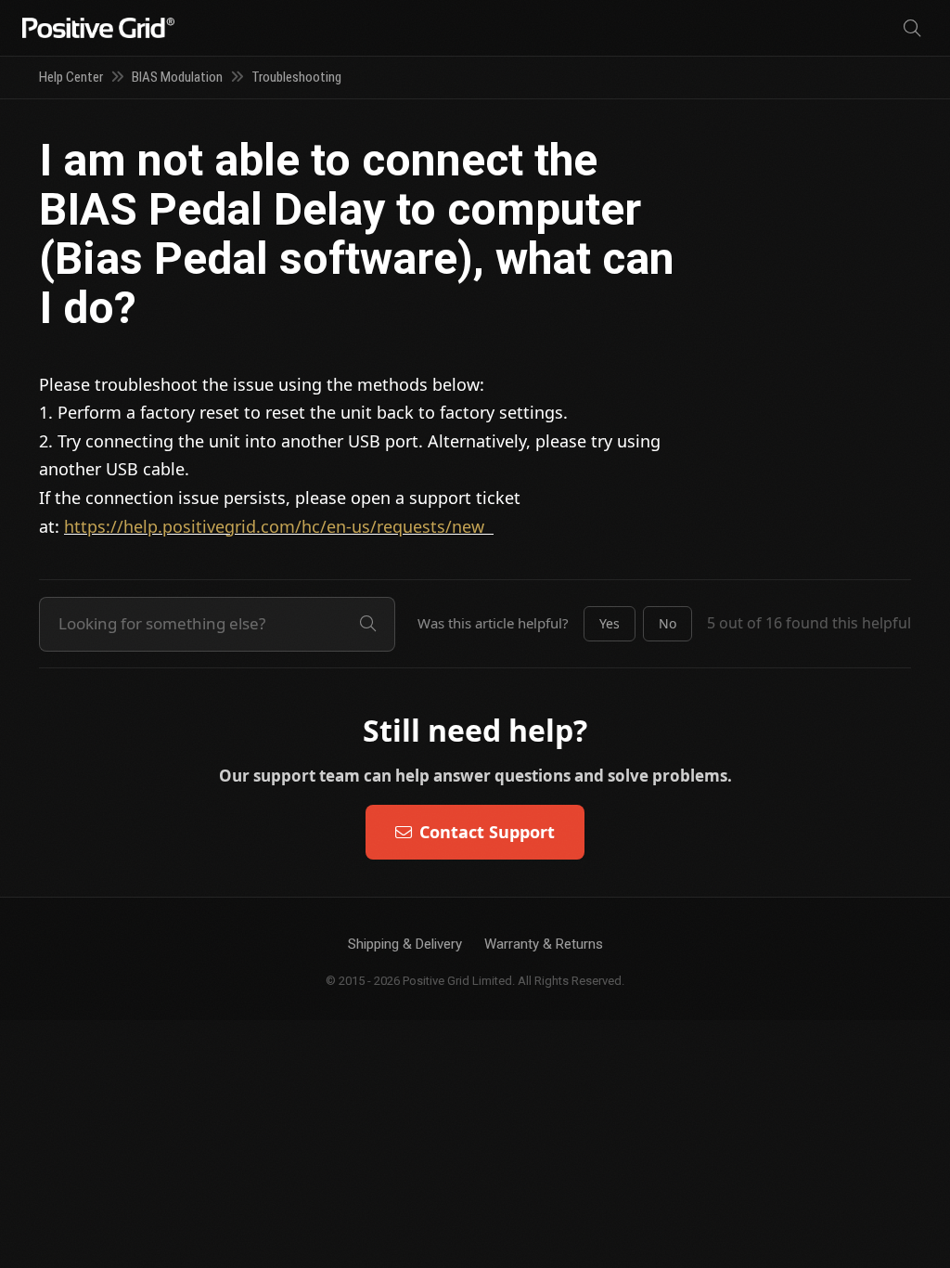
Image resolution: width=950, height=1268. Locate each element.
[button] (609, 623)
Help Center (71, 77)
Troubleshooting (296, 77)
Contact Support (487, 832)
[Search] (912, 28)
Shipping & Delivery (405, 944)
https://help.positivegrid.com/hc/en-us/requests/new (279, 526)
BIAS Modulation (177, 77)
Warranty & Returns (543, 944)
